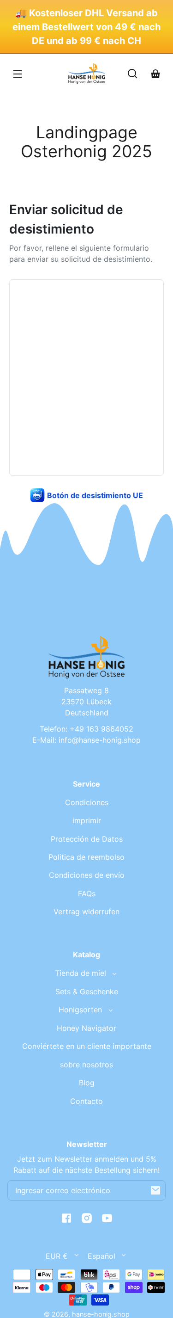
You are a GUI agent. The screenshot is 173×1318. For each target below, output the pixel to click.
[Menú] (17, 73)
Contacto (86, 1101)
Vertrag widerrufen (86, 911)
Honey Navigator (86, 1028)
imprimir (86, 820)
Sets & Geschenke (86, 991)
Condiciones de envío (87, 875)
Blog (87, 1082)
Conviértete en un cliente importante (86, 1046)
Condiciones (86, 802)
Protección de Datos (87, 839)
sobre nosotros (86, 1064)
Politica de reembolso (86, 857)
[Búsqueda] (132, 73)
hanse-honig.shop (101, 1314)
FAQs (86, 893)
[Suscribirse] (155, 1190)
